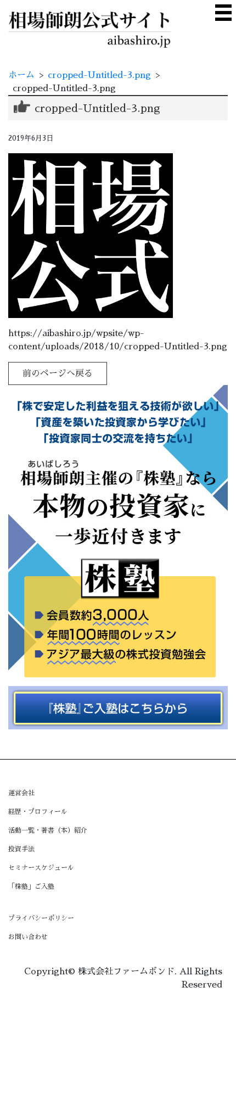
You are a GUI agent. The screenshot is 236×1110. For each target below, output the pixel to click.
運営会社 (21, 793)
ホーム (21, 75)
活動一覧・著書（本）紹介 (47, 830)
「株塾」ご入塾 (31, 886)
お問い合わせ (28, 937)
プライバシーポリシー (41, 918)
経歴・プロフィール (38, 811)
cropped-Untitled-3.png (99, 75)
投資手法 (21, 849)
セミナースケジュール (41, 867)
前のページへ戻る (58, 373)
